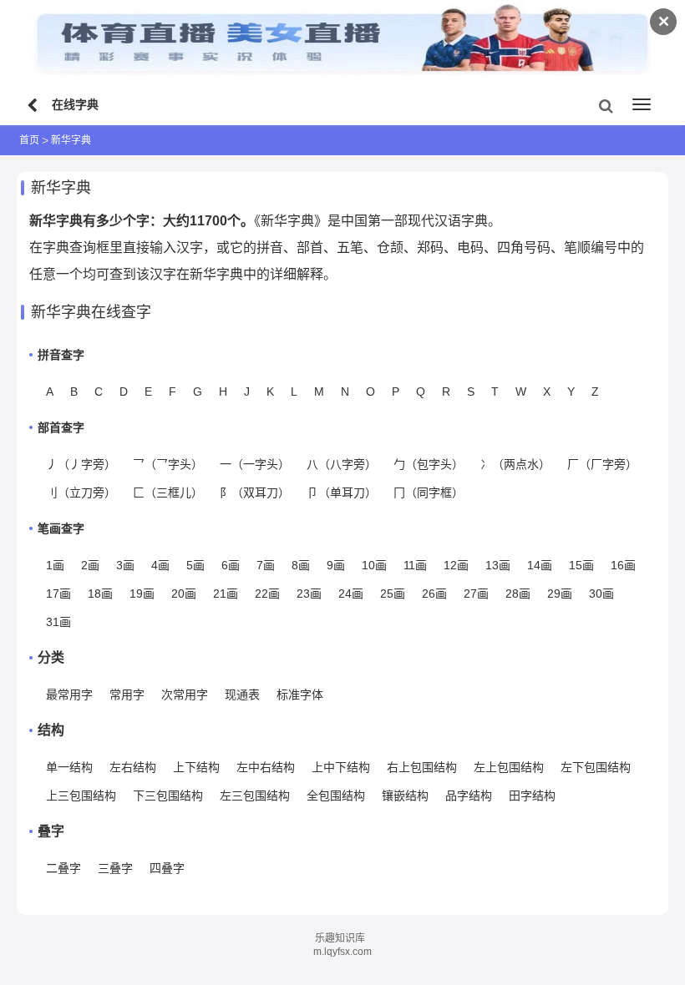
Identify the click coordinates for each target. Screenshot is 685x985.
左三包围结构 (255, 795)
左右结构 (132, 767)
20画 (183, 593)
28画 (517, 593)
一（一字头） (255, 464)
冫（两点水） (515, 464)
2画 (90, 565)
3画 (125, 565)
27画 (476, 593)
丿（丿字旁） (81, 464)
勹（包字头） (428, 464)
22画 (267, 593)
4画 (160, 565)
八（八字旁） (342, 464)
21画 (225, 593)
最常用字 (69, 694)
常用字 (127, 694)
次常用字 (184, 694)
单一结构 (69, 767)
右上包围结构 (422, 767)
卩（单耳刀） (342, 492)
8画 (301, 565)
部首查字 (61, 427)
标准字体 (300, 694)
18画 (100, 593)
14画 (539, 565)
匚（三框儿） (168, 492)
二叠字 (63, 868)
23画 (309, 593)
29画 (559, 593)
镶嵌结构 (405, 795)
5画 (195, 565)
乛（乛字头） (168, 464)
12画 (456, 565)
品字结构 (468, 795)
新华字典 (71, 140)
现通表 (242, 694)
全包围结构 (336, 795)
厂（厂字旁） (602, 464)
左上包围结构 (509, 767)
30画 (601, 593)
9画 (336, 565)
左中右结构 (265, 767)
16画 (623, 565)
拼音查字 (61, 354)
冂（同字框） (428, 492)
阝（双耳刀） (255, 492)
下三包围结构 (168, 795)
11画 (415, 565)
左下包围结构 (596, 767)
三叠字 (115, 868)
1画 (55, 565)
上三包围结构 (81, 795)
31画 (58, 622)
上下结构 (196, 767)
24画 (350, 593)
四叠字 (167, 868)
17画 (58, 593)
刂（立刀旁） (81, 492)
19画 (142, 593)
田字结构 (532, 795)
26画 (434, 593)
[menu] (641, 104)
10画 (374, 565)
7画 (265, 565)
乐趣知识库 (340, 938)
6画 (230, 565)
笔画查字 (61, 528)
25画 (392, 593)
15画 (581, 565)
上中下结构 (341, 767)
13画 (497, 565)
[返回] (34, 106)
